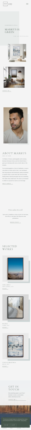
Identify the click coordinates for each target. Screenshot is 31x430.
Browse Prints (14, 222)
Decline (6, 425)
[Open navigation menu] (27, 4)
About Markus (6, 183)
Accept (13, 425)
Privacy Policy (23, 420)
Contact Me (5, 90)
